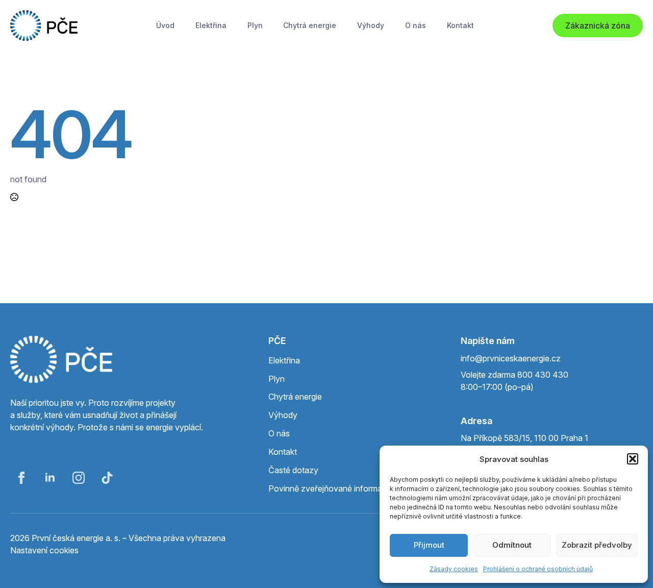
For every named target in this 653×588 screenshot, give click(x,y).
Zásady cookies (454, 569)
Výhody (370, 25)
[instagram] (78, 478)
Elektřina (211, 25)
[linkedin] (50, 478)
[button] (632, 459)
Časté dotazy (293, 470)
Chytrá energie (309, 25)
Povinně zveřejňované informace (329, 488)
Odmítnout (512, 545)
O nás (415, 25)
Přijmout (429, 545)
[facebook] (21, 478)
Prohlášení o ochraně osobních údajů (538, 569)
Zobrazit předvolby (597, 545)
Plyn (255, 25)
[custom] (107, 478)
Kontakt (460, 25)
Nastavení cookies (44, 550)
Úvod (165, 25)
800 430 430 (542, 375)
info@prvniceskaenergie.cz (511, 358)
